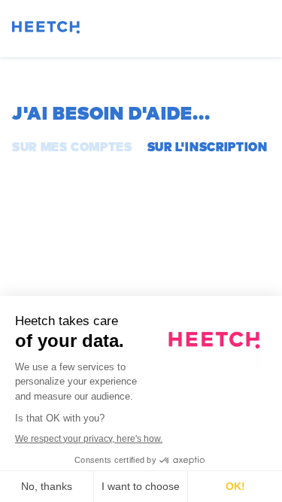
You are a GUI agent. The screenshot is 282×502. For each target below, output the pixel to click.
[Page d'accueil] (46, 29)
